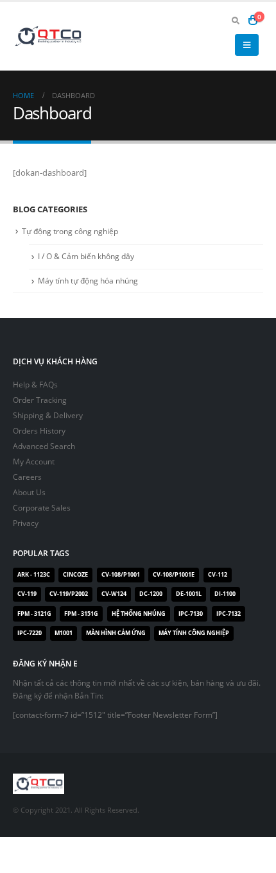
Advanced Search (44, 446)
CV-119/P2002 (68, 594)
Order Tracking (40, 399)
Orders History (39, 430)
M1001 (64, 633)
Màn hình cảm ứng (116, 633)
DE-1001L (189, 594)
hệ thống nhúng (139, 614)
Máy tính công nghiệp (194, 633)
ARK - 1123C (33, 575)
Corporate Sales (42, 507)
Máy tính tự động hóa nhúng (88, 280)
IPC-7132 (228, 614)
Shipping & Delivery (48, 415)
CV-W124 (113, 594)
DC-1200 (150, 594)
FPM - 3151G (81, 614)
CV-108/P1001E (173, 575)
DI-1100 (225, 594)
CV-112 (217, 575)
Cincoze (75, 575)
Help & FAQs (35, 384)
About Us (29, 492)
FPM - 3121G (34, 614)
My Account (34, 461)
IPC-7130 (190, 614)
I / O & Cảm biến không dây (86, 256)
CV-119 (27, 594)
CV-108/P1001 (120, 575)
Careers (27, 476)
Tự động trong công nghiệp (70, 231)
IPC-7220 (29, 633)
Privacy (26, 523)
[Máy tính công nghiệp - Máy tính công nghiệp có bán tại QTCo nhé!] (48, 36)
